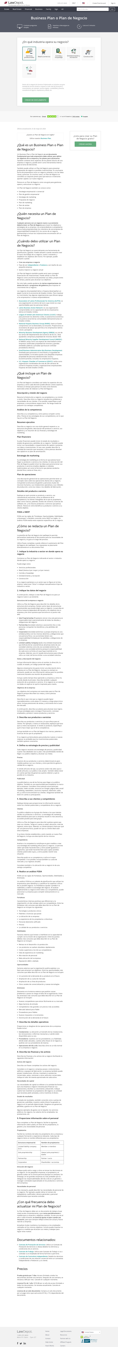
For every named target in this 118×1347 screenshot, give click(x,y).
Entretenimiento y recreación (73, 56)
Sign (56, 9)
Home (47, 1331)
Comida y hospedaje (59, 56)
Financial (28, 9)
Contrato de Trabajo (26, 1252)
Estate (6, 9)
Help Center (49, 1342)
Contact (47, 1338)
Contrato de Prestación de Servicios (32, 1245)
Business (39, 9)
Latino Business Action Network (31, 308)
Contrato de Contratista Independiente (33, 1256)
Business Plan (46, 138)
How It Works (49, 1346)
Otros (29, 73)
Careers (62, 1346)
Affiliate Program (65, 1342)
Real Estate (17, 9)
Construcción (88, 56)
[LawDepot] (13, 2)
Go (112, 9)
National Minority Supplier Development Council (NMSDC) (40, 339)
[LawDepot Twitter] (22, 1343)
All (62, 9)
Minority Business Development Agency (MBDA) (37, 332)
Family (48, 9)
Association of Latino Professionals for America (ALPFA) (39, 301)
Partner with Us (65, 1338)
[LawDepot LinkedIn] (25, 1343)
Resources (63, 1335)
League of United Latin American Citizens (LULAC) (37, 315)
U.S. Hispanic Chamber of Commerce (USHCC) (36, 361)
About (47, 1335)
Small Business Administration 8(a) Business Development (40, 350)
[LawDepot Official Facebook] (18, 1343)
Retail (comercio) (44, 56)
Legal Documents (66, 1331)
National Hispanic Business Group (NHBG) (34, 324)
